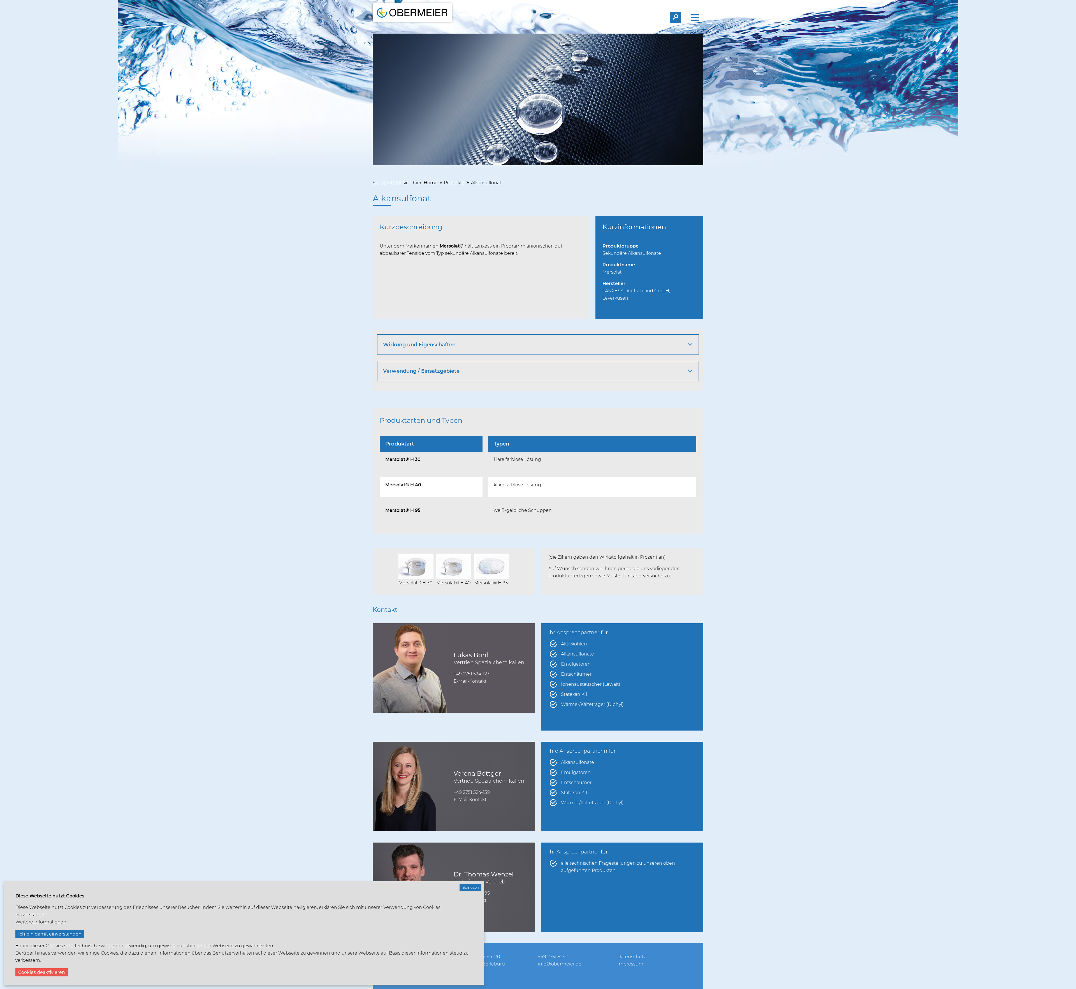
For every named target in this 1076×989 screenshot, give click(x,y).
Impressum (630, 964)
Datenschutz (631, 956)
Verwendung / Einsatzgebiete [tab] (421, 371)
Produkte (454, 182)
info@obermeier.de (559, 964)
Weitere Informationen (40, 922)
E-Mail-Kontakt (470, 681)
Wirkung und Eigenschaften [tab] (419, 345)
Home (431, 182)
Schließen (470, 887)
